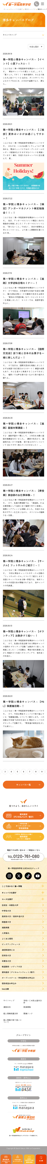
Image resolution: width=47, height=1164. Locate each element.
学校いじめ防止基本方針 (33, 1001)
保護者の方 (6, 922)
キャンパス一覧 (23, 784)
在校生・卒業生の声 (10, 905)
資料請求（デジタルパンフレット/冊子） (19, 972)
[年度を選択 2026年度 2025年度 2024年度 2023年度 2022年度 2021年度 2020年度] (36, 46)
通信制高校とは (8, 950)
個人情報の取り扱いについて (12, 1021)
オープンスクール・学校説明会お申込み (18, 977)
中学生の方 (6, 910)
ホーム (6, 9)
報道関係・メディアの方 (12, 966)
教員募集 (27, 1007)
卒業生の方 (6, 961)
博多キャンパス (30, 9)
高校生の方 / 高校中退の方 (13, 916)
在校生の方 (6, 955)
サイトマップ (8, 1000)
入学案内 (5, 933)
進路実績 (5, 927)
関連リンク (28, 1013)
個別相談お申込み (9, 983)
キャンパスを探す (16, 9)
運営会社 (7, 1007)
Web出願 (5, 989)
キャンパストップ (9, 35)
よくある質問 (7, 938)
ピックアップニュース (11, 944)
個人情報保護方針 (10, 1013)
